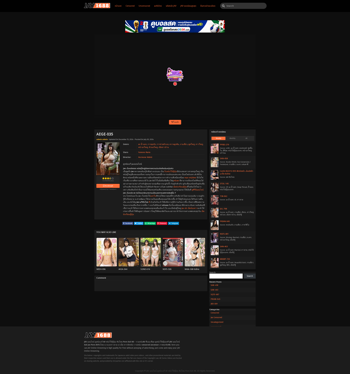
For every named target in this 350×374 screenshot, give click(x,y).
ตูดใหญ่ (191, 144)
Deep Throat (242, 187)
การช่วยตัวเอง (163, 144)
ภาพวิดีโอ (245, 225)
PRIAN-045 (225, 221)
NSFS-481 (224, 234)
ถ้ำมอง (250, 187)
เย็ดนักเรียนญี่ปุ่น (180, 187)
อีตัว (228, 265)
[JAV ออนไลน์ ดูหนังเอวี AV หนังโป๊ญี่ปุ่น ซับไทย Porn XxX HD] (97, 7)
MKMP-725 (225, 259)
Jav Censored (216, 317)
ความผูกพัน (174, 144)
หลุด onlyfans (190, 177)
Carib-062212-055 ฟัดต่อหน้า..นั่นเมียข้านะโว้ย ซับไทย (236, 172)
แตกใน (153, 196)
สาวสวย (240, 200)
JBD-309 (214, 304)
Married (236, 237)
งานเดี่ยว (183, 144)
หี (149, 202)
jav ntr (184, 208)
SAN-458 (224, 158)
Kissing (229, 237)
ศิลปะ (244, 212)
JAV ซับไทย (230, 177)
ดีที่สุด (225, 151)
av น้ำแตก (142, 144)
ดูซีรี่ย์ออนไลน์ (198, 190)
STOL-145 (224, 183)
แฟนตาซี (244, 164)
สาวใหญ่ (199, 144)
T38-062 (223, 196)
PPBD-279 (224, 144)
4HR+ (228, 148)
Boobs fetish (231, 162)
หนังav (176, 180)
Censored (215, 313)
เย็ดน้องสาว (193, 208)
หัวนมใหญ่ (153, 147)
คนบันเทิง (229, 225)
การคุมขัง (152, 144)
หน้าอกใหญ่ (143, 147)
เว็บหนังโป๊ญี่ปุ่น (170, 171)
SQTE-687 (215, 294)
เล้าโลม (223, 153)
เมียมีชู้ (239, 215)
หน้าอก (223, 215)
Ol (235, 200)
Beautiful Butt (240, 262)
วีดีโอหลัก (175, 122)
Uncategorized (217, 322)
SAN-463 (224, 246)
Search (212, 272)
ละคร (238, 164)
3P (227, 187)
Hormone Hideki (145, 157)
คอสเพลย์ (243, 148)
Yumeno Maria (144, 152)
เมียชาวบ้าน (164, 147)
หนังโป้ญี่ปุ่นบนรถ (235, 151)
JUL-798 (223, 209)
